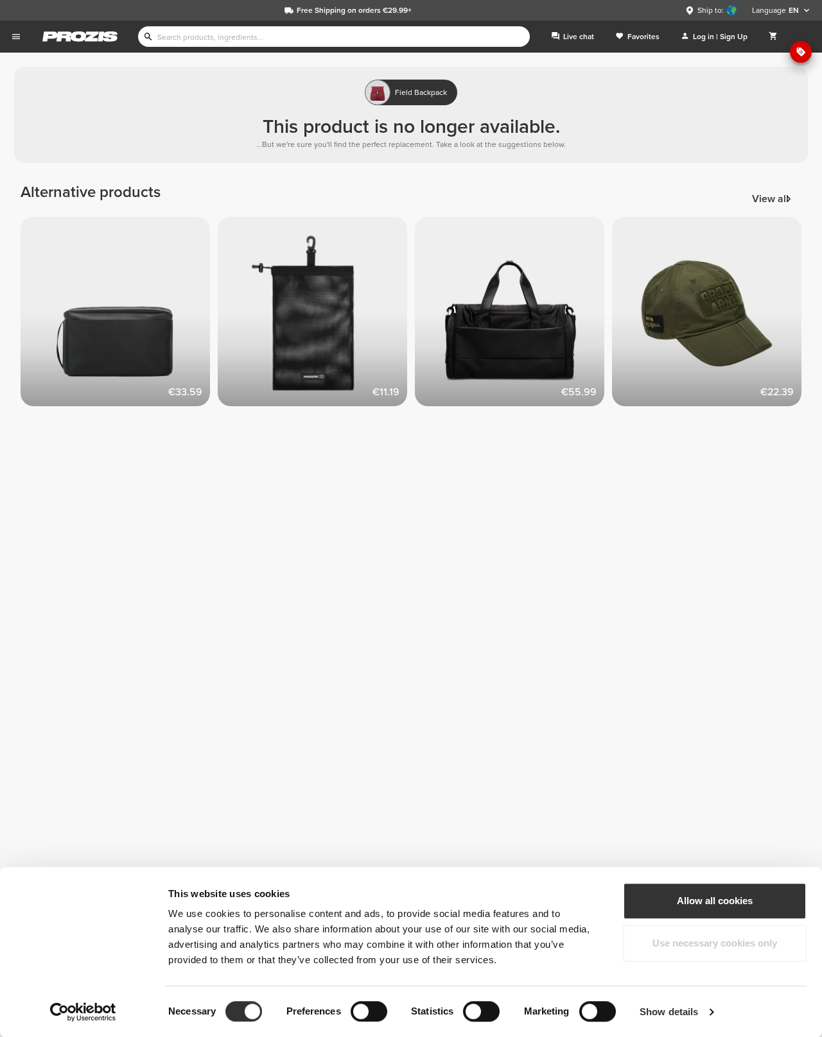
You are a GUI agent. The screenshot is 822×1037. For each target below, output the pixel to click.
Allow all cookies (715, 900)
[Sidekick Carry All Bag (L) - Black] (316, 315)
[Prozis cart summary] (773, 37)
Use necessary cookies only (714, 943)
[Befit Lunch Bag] (119, 315)
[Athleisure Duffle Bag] (513, 315)
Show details (669, 1011)
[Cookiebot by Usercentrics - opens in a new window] (83, 1012)
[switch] (369, 1011)
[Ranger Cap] (710, 315)
